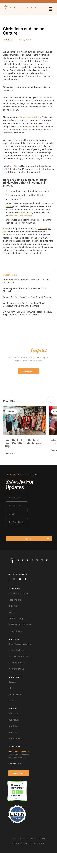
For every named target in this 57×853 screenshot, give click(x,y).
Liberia (11, 688)
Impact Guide (15, 631)
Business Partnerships (19, 625)
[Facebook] (9, 579)
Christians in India (32, 117)
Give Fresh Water (16, 662)
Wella (11, 612)
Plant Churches (16, 669)
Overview (13, 682)
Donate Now (17, 773)
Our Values (13, 720)
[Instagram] (14, 579)
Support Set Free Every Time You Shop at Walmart (27, 297)
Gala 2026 (13, 606)
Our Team (13, 732)
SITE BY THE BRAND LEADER (32, 843)
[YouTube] (20, 579)
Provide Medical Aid (18, 656)
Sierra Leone (14, 694)
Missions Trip (15, 600)
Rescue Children (16, 650)
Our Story (13, 713)
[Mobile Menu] (50, 9)
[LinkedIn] (26, 579)
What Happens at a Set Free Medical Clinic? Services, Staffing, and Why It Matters (24, 304)
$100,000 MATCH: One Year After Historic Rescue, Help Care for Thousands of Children (27, 313)
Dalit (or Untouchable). (21, 215)
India (11, 701)
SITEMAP (15, 843)
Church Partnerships (18, 593)
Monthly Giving (16, 618)
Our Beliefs (13, 726)
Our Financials (15, 738)
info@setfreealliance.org (18, 752)
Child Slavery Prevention (20, 644)
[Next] (51, 399)
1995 (14, 166)
